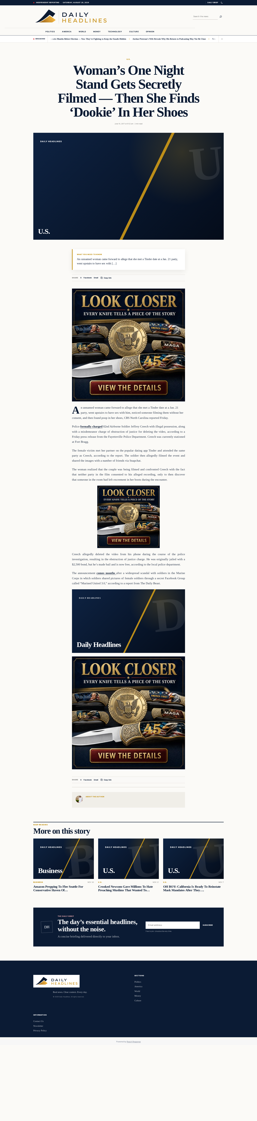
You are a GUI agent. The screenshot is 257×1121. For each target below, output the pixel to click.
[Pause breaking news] (221, 38)
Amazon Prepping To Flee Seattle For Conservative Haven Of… (58, 888)
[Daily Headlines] (70, 17)
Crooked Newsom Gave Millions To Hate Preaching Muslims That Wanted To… (125, 888)
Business (38, 882)
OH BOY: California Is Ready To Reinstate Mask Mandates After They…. (192, 888)
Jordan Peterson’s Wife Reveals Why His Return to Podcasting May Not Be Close (139, 39)
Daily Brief (212, 2)
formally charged (91, 426)
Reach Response (134, 1042)
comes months (106, 573)
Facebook (88, 278)
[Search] (221, 17)
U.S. (129, 59)
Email (96, 278)
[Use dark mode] (222, 3)
